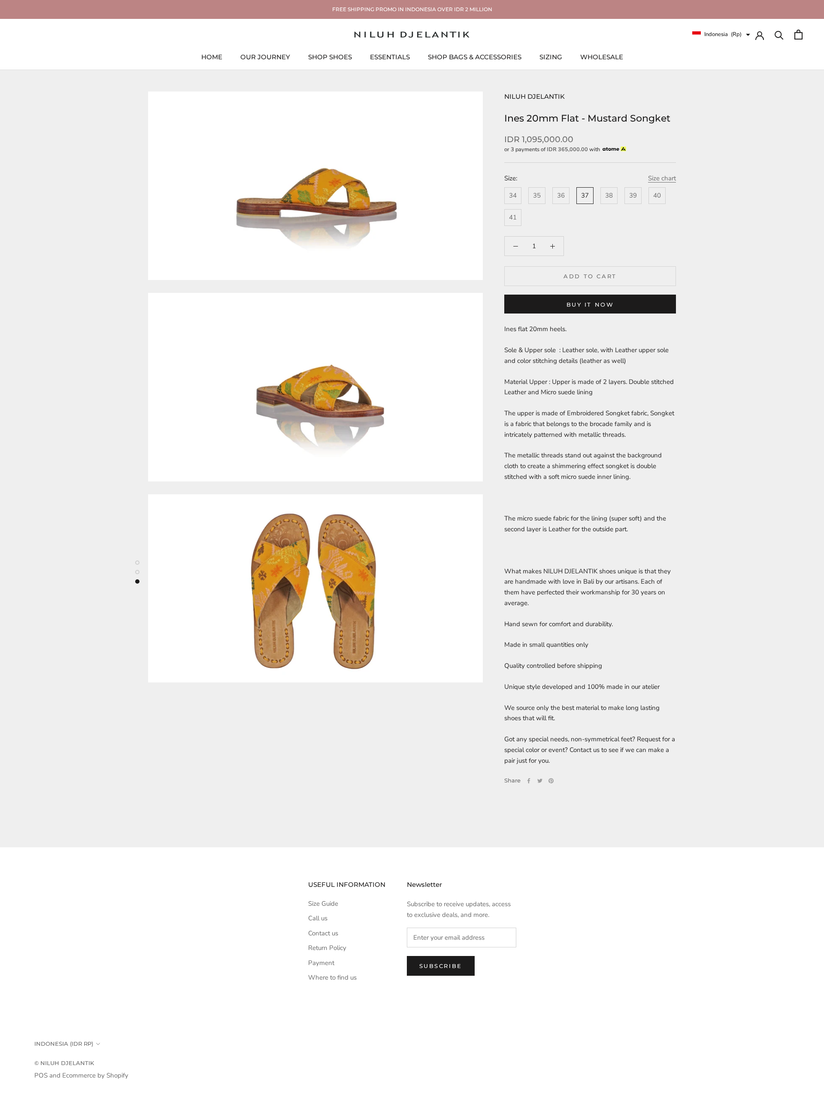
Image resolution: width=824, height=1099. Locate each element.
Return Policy (327, 948)
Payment (321, 963)
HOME (211, 56)
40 (657, 195)
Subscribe (440, 965)
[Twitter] (539, 780)
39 (633, 195)
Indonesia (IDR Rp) (63, 1043)
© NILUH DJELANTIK (64, 1062)
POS (41, 1075)
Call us (317, 918)
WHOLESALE (601, 56)
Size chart (662, 178)
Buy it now (590, 304)
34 (513, 195)
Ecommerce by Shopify (95, 1075)
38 (609, 195)
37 (585, 195)
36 (561, 195)
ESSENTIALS (390, 56)
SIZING (550, 56)
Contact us (323, 933)
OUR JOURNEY (265, 56)
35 (537, 195)
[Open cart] (798, 35)
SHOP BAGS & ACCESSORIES (474, 56)
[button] (721, 35)
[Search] (779, 34)
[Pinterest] (551, 780)
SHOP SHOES (330, 56)
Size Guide (323, 903)
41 (513, 217)
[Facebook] (528, 780)
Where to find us (332, 977)
